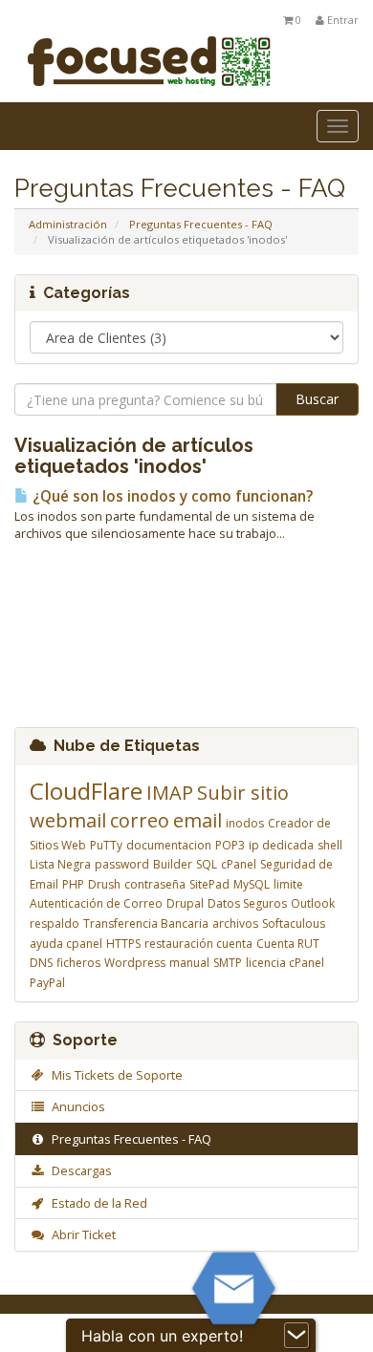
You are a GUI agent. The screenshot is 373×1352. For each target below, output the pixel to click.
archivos (235, 923)
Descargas (79, 1170)
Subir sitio (243, 792)
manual (189, 963)
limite (288, 884)
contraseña (155, 884)
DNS (41, 963)
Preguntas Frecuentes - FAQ (201, 224)
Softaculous (293, 923)
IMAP (169, 792)
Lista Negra (60, 864)
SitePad (209, 884)
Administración (68, 224)
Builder (172, 864)
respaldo (54, 923)
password (122, 864)
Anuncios (75, 1106)
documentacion (168, 845)
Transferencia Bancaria (145, 923)
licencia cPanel (285, 963)
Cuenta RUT (287, 943)
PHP (73, 884)
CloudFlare (86, 790)
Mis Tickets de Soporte (114, 1075)
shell (330, 845)
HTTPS (123, 943)
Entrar (341, 19)
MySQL (251, 884)
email (197, 820)
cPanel (238, 864)
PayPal (47, 983)
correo (139, 820)
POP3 (230, 845)
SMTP (227, 963)
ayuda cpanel (66, 943)
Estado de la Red (96, 1203)
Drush (104, 884)
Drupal (185, 903)
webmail (68, 820)
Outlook (313, 903)
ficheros (78, 963)
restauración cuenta (198, 943)
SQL (206, 864)
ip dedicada (281, 845)
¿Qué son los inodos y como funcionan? (171, 496)
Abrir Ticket (81, 1234)
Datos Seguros (247, 903)
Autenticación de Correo (96, 903)
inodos (245, 823)
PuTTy (106, 845)
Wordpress (134, 963)
